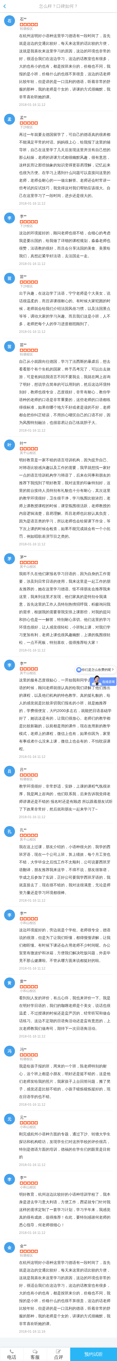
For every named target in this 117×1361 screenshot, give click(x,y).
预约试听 (93, 1354)
